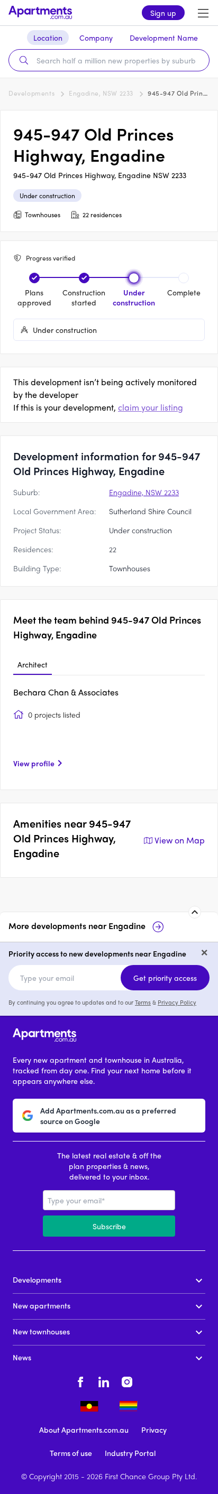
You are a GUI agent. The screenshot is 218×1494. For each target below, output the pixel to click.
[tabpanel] (109, 731)
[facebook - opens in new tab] (80, 1380)
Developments (31, 93)
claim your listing (150, 407)
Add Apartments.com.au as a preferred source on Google (108, 1115)
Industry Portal (130, 1452)
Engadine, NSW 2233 (101, 93)
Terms (143, 1002)
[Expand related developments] (194, 912)
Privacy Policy (177, 1002)
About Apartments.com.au (84, 1429)
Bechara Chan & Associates (66, 692)
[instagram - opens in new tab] (127, 1380)
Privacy (154, 1429)
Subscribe (109, 1226)
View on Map (180, 840)
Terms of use (71, 1452)
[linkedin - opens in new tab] (103, 1380)
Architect (32, 664)
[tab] (32, 665)
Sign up (163, 12)
